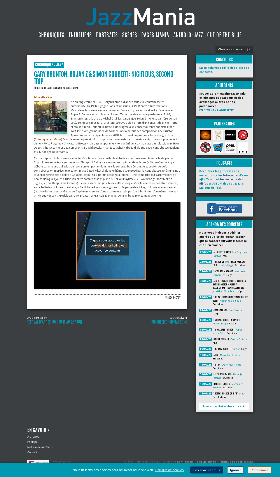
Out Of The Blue (224, 35)
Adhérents (224, 85)
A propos (33, 436)
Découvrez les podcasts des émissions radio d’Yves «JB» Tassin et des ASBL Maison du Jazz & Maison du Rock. (223, 179)
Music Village (226, 265)
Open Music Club (231, 364)
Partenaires (224, 123)
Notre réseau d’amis (39, 447)
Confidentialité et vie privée (196, 461)
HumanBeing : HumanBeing (168, 322)
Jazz (59, 64)
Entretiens (80, 35)
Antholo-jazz (188, 35)
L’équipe (32, 442)
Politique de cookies (169, 470)
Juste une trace (43, 96)
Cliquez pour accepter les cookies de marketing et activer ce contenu (107, 245)
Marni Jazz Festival (230, 355)
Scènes (129, 35)
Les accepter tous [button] (206, 470)
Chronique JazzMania (48, 139)
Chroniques (51, 35)
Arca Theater (236, 310)
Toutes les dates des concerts (224, 406)
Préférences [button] (259, 470)
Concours (224, 59)
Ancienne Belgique (230, 300)
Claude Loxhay (52, 88)
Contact (32, 452)
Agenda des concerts (224, 224)
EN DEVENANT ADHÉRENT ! (217, 110)
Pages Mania (155, 35)
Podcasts (224, 163)
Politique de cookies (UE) (236, 461)
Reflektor (235, 349)
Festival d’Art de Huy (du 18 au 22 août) (54, 322)
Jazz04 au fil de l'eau (224, 291)
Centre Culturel (238, 339)
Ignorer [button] (235, 470)
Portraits (107, 35)
